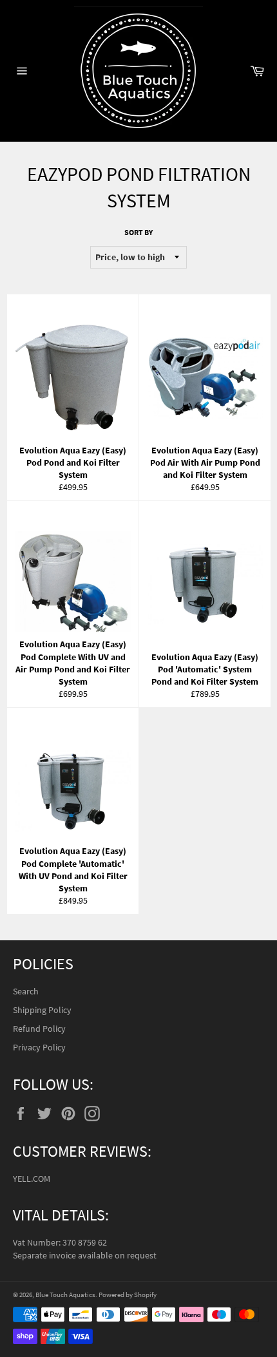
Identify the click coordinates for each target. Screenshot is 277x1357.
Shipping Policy (42, 1010)
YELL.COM (31, 1178)
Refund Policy (39, 1028)
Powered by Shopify (128, 1294)
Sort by (138, 232)
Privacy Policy (39, 1047)
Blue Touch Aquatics (65, 1294)
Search (26, 991)
